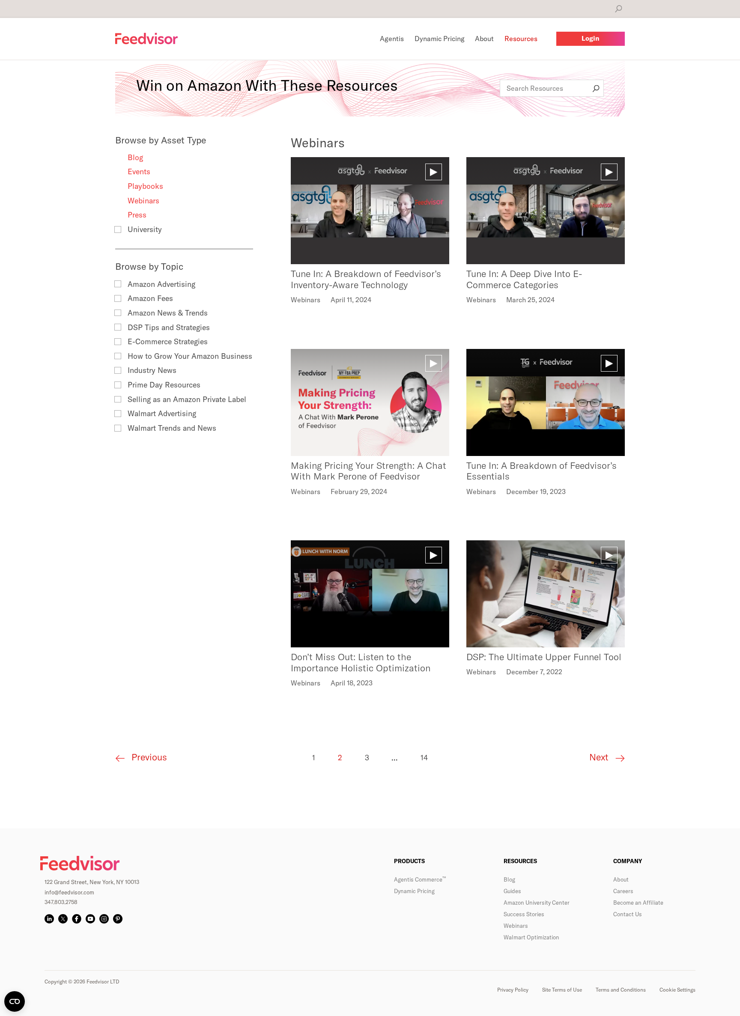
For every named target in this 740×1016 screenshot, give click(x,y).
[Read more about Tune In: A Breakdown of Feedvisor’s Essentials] (545, 402)
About (621, 879)
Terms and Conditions (621, 989)
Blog (135, 157)
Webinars (143, 201)
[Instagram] (104, 919)
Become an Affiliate (638, 902)
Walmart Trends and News (172, 428)
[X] (63, 919)
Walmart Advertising (162, 413)
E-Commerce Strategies (168, 341)
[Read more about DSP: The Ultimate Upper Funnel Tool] (545, 593)
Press (137, 215)
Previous (148, 757)
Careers (623, 891)
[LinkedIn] (49, 919)
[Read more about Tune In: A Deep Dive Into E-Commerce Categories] (545, 210)
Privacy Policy (512, 989)
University (145, 229)
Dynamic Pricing (414, 891)
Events (139, 171)
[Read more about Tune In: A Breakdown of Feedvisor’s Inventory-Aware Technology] (370, 210)
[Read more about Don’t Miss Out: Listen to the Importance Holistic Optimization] (370, 593)
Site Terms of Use (562, 989)
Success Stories (524, 914)
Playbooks (145, 186)
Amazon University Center (537, 902)
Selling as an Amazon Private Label (187, 399)
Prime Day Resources (164, 385)
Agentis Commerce (420, 879)
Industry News (152, 370)
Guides (512, 891)
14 (424, 758)
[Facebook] (76, 919)
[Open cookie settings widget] (14, 1001)
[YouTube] (90, 919)
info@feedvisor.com (69, 892)
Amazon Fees (150, 298)
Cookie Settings (677, 989)
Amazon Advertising (161, 284)
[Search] (618, 8)
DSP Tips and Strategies (169, 327)
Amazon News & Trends (168, 313)
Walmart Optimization (531, 937)
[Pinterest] (117, 919)
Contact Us (627, 914)
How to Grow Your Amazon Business (190, 356)
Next (600, 757)
